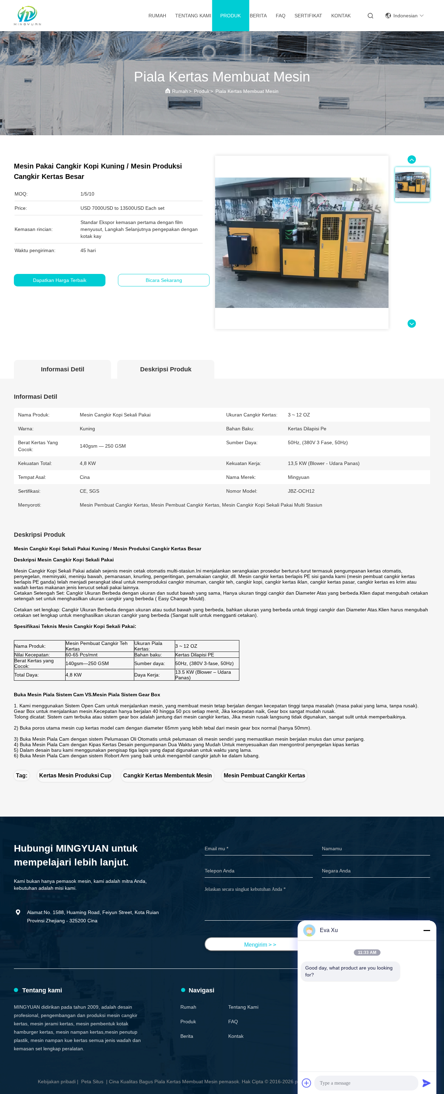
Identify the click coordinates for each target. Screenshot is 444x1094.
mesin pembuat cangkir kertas (264, 775)
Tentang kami (193, 15)
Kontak (341, 15)
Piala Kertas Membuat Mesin (247, 91)
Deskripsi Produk (165, 369)
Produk (230, 15)
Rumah (157, 15)
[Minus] (426, 930)
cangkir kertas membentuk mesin (167, 775)
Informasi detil (62, 369)
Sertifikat (308, 15)
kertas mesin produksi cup (75, 775)
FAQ (280, 15)
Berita (258, 15)
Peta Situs (92, 1081)
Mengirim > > (260, 945)
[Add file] (306, 1083)
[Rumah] (27, 15)
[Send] (426, 1083)
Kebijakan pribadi (57, 1081)
